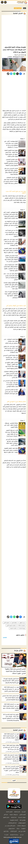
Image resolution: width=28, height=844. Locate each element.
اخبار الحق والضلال (12, 823)
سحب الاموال (22, 623)
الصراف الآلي (6, 623)
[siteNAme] (22, 2)
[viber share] (11, 73)
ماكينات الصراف (13, 628)
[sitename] (14, 793)
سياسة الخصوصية (14, 835)
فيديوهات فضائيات (21, 826)
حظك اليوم (6, 831)
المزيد (14, 780)
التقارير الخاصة (9, 812)
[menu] (5, 2)
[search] (2, 2)
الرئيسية (24, 812)
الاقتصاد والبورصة (14, 820)
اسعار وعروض (12, 828)
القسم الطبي (22, 815)
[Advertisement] (14, 30)
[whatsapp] (8, 73)
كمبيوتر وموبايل (22, 823)
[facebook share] (20, 73)
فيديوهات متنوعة (14, 815)
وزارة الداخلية (22, 628)
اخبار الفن (6, 815)
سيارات (17, 828)
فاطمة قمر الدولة (19, 55)
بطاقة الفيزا (14, 623)
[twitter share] (17, 73)
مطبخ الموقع (6, 817)
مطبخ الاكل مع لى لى (10, 826)
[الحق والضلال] (24, 8)
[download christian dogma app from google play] (14, 806)
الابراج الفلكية (13, 831)
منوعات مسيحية (22, 817)
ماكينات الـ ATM (21, 625)
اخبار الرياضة (13, 817)
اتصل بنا (6, 835)
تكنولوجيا (23, 828)
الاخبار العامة (18, 8)
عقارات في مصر (22, 831)
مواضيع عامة (23, 820)
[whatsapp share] (14, 73)
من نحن (21, 835)
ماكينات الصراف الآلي (11, 625)
